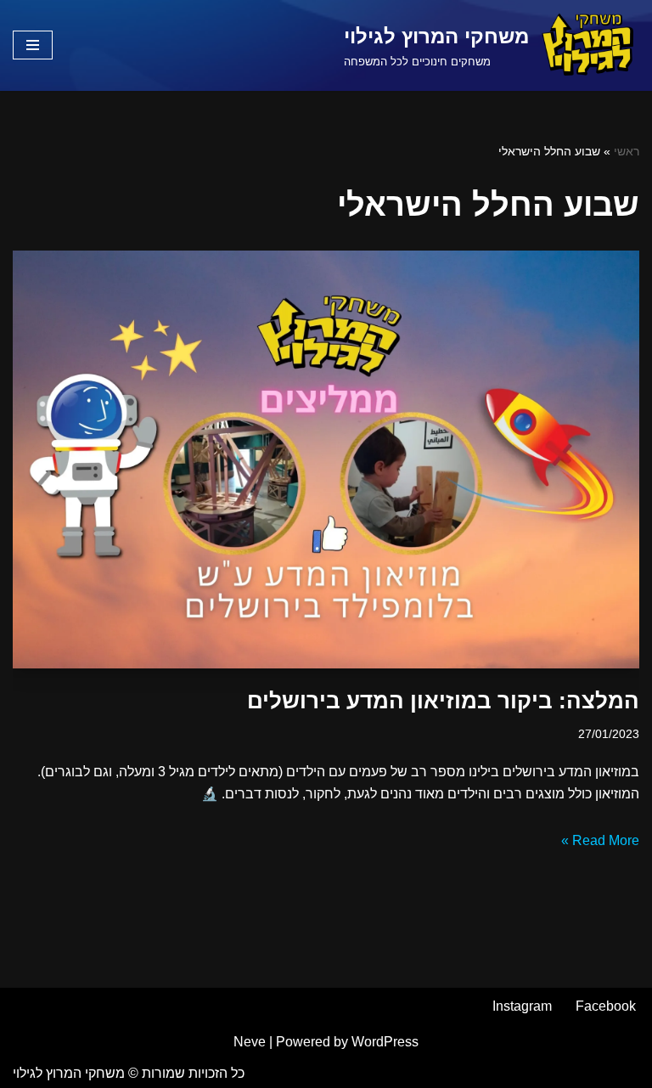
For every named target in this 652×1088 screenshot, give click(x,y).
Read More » (600, 840)
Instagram (522, 1006)
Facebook (606, 1006)
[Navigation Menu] (33, 45)
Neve (249, 1041)
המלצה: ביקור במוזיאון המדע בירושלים (443, 700)
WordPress (385, 1041)
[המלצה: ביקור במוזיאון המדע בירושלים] (326, 459)
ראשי (626, 151)
